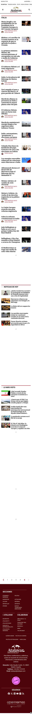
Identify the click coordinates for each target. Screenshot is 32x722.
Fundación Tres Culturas (21, 623)
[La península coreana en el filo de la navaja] (5, 418)
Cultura (5, 601)
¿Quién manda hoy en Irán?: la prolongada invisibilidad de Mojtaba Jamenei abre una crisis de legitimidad (20, 293)
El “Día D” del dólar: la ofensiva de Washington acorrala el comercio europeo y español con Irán (20, 426)
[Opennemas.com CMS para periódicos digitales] (16, 704)
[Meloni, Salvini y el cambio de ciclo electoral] (26, 182)
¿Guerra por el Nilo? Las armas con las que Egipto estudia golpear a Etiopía (19, 401)
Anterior (3, 580)
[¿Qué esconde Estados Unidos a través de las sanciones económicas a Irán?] (5, 393)
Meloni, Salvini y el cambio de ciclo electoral (8, 183)
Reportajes (6, 603)
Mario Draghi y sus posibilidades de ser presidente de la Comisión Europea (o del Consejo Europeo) (9, 25)
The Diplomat (21, 630)
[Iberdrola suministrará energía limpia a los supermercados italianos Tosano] (26, 124)
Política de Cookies (20, 635)
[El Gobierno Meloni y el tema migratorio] (26, 68)
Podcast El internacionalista (8, 626)
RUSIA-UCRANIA (25, 4)
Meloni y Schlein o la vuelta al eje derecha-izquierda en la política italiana (10, 196)
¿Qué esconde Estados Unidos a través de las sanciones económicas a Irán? (19, 394)
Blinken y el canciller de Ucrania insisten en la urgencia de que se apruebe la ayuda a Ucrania (10, 41)
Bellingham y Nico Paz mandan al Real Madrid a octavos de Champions (10, 240)
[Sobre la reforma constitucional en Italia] (26, 218)
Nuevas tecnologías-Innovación (18, 607)
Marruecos (6, 599)
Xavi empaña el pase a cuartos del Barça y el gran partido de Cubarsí (10, 91)
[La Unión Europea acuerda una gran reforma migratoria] (26, 209)
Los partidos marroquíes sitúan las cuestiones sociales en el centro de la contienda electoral (20, 315)
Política (17, 595)
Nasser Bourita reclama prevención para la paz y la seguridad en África (20, 323)
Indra (18, 628)
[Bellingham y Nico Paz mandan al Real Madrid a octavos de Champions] (26, 240)
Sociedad (17, 601)
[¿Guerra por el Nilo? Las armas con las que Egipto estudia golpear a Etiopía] (5, 401)
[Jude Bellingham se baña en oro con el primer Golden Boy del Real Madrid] (26, 229)
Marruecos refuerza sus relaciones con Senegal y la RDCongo (20, 300)
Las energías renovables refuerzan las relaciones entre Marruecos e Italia (10, 160)
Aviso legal (23, 639)
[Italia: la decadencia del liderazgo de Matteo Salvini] (26, 79)
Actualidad (18, 599)
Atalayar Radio (7, 623)
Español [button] (27, 1)
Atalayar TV (6, 621)
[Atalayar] (16, 9)
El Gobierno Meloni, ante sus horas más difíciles (9, 112)
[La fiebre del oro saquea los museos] (5, 308)
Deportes (17, 603)
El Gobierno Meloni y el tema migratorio (10, 68)
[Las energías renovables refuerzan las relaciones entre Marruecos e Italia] (26, 160)
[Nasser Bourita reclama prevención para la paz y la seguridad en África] (5, 323)
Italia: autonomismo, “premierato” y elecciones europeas (9, 135)
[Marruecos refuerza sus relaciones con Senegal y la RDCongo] (5, 300)
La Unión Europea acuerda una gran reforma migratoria (9, 209)
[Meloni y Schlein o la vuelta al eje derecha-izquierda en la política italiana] (26, 195)
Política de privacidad (12, 639)
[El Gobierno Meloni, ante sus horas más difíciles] (26, 111)
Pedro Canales (9, 153)
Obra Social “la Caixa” (21, 619)
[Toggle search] (29, 9)
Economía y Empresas (6, 596)
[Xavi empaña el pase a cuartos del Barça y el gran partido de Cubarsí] (26, 91)
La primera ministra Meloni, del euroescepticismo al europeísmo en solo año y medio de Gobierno (10, 54)
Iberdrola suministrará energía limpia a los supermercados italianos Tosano (10, 125)
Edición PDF (6, 618)
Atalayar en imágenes (6, 629)
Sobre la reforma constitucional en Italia (10, 218)
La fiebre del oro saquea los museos (20, 307)
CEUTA (18, 4)
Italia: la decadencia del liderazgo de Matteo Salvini (10, 79)
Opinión (5, 606)
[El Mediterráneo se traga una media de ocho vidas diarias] (26, 249)
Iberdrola (20, 626)
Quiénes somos (10, 635)
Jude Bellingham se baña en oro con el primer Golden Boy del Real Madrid (10, 230)
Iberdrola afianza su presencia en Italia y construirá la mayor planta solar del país (9, 102)
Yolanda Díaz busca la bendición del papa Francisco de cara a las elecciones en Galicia (10, 149)
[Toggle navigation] (2, 9)
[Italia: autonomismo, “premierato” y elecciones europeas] (26, 135)
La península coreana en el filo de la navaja (20, 417)
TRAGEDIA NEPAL (12, 4)
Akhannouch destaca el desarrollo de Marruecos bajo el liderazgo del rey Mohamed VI (10, 171)
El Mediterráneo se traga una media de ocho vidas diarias (8, 250)
